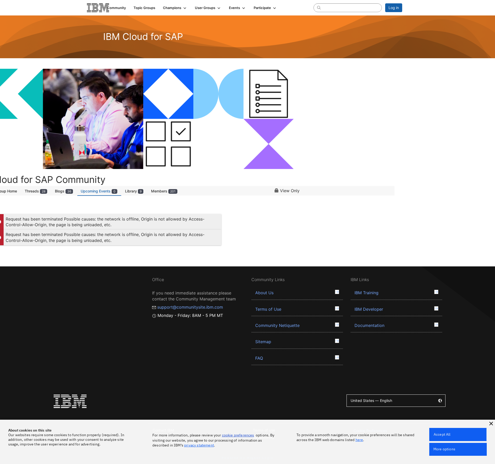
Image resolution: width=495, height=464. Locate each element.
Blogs (63, 191)
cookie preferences (238, 435)
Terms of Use (268, 309)
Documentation (369, 325)
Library (133, 191)
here (359, 439)
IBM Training (366, 292)
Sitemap (263, 341)
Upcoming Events (98, 191)
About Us (264, 292)
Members (163, 191)
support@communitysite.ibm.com (190, 307)
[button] (175, 8)
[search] (319, 7)
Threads (35, 191)
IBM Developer (368, 309)
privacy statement (199, 445)
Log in (394, 7)
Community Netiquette (277, 325)
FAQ (259, 358)
